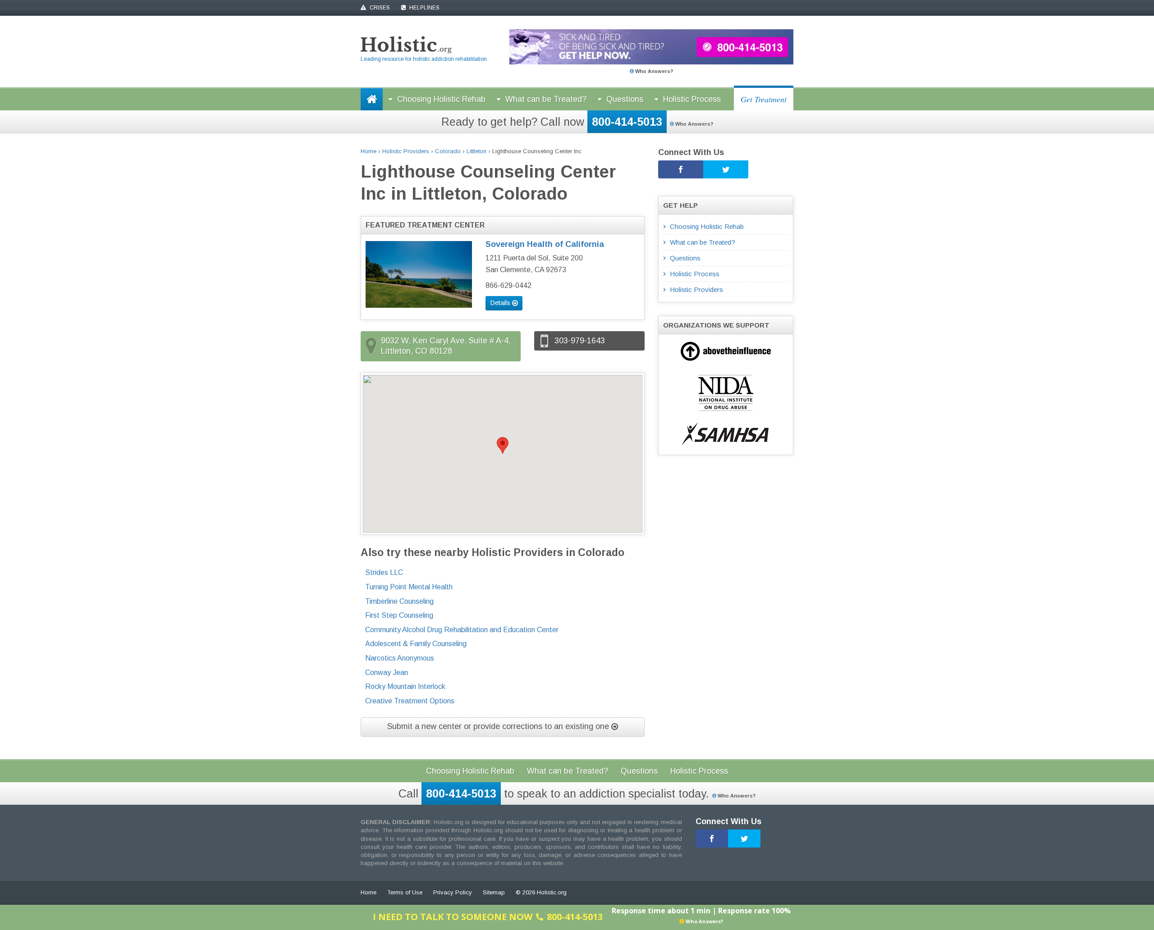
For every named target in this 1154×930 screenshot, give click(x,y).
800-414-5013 (627, 121)
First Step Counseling (399, 615)
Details (501, 302)
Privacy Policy (452, 892)
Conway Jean (386, 672)
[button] (502, 445)
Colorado (448, 151)
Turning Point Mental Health (409, 587)
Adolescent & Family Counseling (416, 643)
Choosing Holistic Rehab (441, 99)
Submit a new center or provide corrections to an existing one (499, 726)
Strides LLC (384, 572)
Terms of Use (404, 892)
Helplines (424, 8)
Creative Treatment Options (409, 701)
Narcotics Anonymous (399, 658)
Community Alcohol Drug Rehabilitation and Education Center (462, 630)
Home (368, 151)
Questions (624, 99)
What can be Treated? (545, 99)
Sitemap (494, 892)
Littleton (476, 151)
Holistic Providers (405, 151)
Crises (379, 8)
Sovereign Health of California (544, 244)
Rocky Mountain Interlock (405, 686)
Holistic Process (692, 99)
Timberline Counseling (399, 601)
